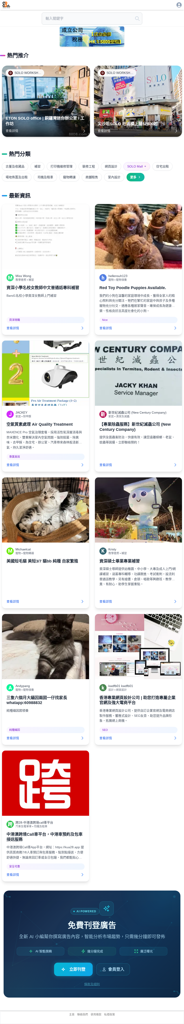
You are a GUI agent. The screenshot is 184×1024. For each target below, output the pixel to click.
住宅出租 (162, 166)
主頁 (71, 1014)
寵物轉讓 (69, 177)
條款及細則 (92, 984)
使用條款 (96, 1014)
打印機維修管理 (61, 166)
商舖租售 (91, 177)
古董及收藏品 (15, 166)
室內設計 (114, 177)
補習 (37, 166)
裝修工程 (88, 166)
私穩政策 (109, 1014)
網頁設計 (111, 166)
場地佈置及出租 (17, 177)
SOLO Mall (136, 166)
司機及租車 (45, 177)
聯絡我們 (82, 1014)
